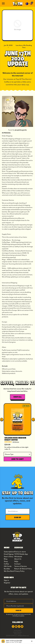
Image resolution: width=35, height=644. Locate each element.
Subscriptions (9, 551)
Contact (17, 564)
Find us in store (20, 551)
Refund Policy (17, 634)
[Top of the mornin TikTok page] (19, 626)
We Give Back (9, 571)
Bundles (7, 569)
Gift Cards (7, 566)
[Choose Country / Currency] (28, 3)
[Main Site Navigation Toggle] (3, 3)
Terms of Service (20, 566)
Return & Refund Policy (23, 569)
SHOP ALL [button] (17, 396)
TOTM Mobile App (21, 554)
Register (7, 583)
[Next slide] (33, 419)
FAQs (16, 561)
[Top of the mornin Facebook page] (16, 626)
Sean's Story (8, 556)
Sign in (6, 580)
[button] (17, 517)
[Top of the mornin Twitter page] (22, 626)
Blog (5, 559)
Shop (6, 561)
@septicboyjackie (21, 130)
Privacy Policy (19, 571)
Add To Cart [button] (17, 459)
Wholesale (18, 556)
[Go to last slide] (1, 419)
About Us (17, 559)
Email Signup (9, 554)
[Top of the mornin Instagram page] (13, 626)
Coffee (6, 564)
